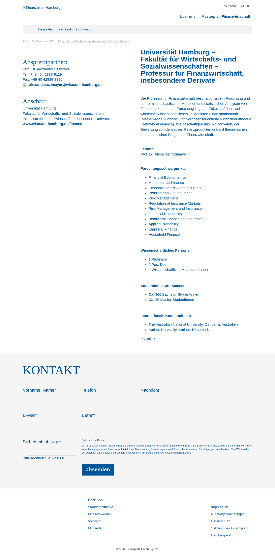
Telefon (89, 390)
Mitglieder (95, 528)
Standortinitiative (100, 507)
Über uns (187, 17)
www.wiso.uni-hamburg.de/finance (52, 124)
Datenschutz (220, 521)
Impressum (219, 507)
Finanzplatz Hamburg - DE (38, 41)
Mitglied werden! (100, 514)
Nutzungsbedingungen (227, 514)
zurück (149, 339)
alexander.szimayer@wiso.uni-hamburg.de (65, 85)
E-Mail (30, 415)
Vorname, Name (39, 390)
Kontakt (230, 5)
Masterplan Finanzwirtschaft (226, 17)
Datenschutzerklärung (179, 452)
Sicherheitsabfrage (42, 441)
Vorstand (94, 521)
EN (248, 5)
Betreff (88, 415)
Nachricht (151, 390)
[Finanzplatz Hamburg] (64, 7)
